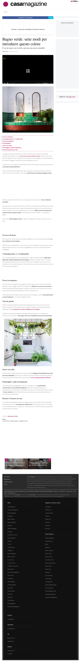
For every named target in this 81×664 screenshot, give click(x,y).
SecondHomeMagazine (13, 606)
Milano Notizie (11, 519)
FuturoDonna (11, 600)
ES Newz (47, 522)
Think (5, 484)
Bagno (4, 419)
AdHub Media (32, 494)
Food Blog (10, 516)
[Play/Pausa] (4, 83)
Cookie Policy (62, 491)
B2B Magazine (11, 581)
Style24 (10, 541)
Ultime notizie (8, 482)
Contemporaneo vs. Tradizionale (12, 139)
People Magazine (12, 584)
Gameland (47, 572)
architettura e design (8, 421)
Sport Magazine (12, 538)
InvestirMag (11, 619)
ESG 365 (10, 594)
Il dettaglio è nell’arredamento (11, 147)
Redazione (7, 479)
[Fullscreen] (51, 83)
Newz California (49, 550)
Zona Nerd (10, 578)
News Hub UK (11, 638)
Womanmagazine (49, 538)
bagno (16, 421)
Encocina (47, 528)
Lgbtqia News (48, 581)
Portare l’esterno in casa (10, 150)
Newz (46, 544)
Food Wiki (10, 597)
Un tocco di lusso (7, 137)
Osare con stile (7, 145)
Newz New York (49, 560)
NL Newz (10, 653)
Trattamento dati (11, 493)
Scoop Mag (48, 578)
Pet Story (10, 531)
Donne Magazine (12, 513)
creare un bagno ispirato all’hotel (40, 377)
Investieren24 (11, 628)
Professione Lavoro (12, 534)
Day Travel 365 (49, 588)
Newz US (47, 547)
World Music (11, 569)
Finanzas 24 (48, 510)
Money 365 (10, 575)
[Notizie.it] (74, 1)
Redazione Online (13, 416)
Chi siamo (7, 476)
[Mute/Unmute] (7, 83)
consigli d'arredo (22, 421)
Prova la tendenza (8, 141)
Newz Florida (48, 556)
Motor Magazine (12, 522)
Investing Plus (48, 541)
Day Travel (10, 588)
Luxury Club (11, 559)
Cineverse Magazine (13, 510)
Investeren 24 (11, 650)
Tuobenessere (11, 547)
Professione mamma (13, 566)
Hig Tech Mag (48, 575)
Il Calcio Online (11, 563)
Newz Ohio (48, 569)
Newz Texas (48, 553)
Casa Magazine (31, 476)
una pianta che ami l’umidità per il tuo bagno (26, 309)
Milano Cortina (11, 556)
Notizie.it (10, 525)
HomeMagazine (11, 603)
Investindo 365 (49, 513)
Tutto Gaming (11, 591)
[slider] (12, 83)
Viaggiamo (10, 550)
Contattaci (55, 491)
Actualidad (48, 506)
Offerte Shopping (12, 528)
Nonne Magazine (12, 553)
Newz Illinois (48, 566)
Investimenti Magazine (13, 572)
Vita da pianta (6, 143)
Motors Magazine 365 (50, 584)
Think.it (9, 544)
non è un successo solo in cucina (30, 156)
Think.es (47, 516)
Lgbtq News (11, 641)
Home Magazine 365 (50, 591)
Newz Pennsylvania (50, 563)
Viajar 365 (47, 519)
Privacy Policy (69, 491)
